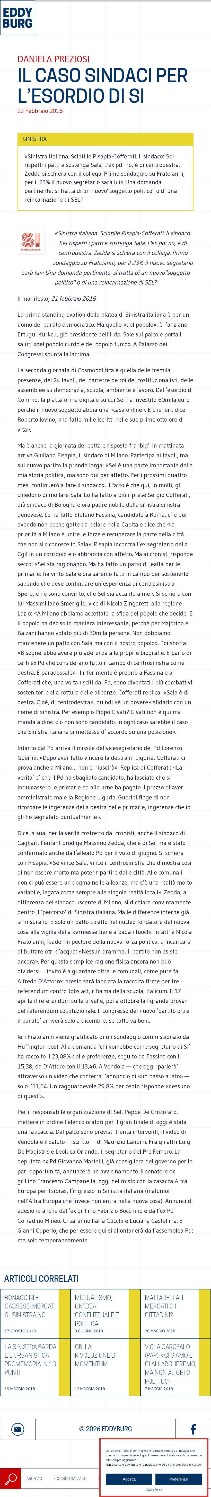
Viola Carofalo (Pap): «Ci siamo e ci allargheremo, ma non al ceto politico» (170, 1364)
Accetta (129, 1479)
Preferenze (178, 1479)
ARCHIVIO (34, 1478)
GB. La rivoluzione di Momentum (96, 1355)
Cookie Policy (154, 1489)
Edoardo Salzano (70, 1478)
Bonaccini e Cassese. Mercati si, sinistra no (30, 1306)
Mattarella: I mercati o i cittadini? (164, 1306)
